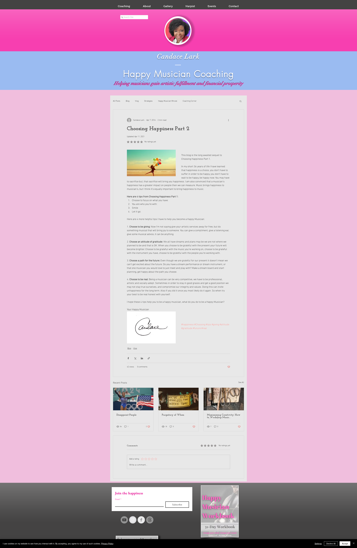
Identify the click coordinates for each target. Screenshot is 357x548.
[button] (240, 101)
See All (241, 382)
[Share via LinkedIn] (142, 358)
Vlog (137, 101)
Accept (345, 543)
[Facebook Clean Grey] (141, 519)
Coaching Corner (190, 101)
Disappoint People (126, 415)
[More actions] (228, 120)
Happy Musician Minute (167, 101)
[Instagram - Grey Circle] (132, 519)
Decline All (331, 543)
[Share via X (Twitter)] (135, 358)
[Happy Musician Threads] (149, 519)
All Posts (116, 101)
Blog (127, 101)
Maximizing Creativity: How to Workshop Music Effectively (223, 416)
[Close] (353, 543)
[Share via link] (148, 358)
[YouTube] (124, 519)
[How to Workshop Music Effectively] (224, 399)
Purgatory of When (173, 415)
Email (118, 499)
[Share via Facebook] (128, 358)
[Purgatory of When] (178, 399)
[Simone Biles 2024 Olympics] (133, 399)
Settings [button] (318, 543)
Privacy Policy (107, 543)
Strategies (148, 101)
